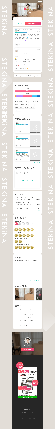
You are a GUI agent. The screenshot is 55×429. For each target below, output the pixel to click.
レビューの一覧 (37, 162)
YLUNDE (27, 1)
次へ (38, 75)
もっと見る (37, 250)
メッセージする (19, 23)
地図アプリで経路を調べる (35, 280)
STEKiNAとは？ (27, 409)
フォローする (28, 349)
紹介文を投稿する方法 (27, 180)
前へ (17, 75)
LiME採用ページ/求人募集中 (27, 412)
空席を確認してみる (32, 23)
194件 (33, 119)
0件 (35, 168)
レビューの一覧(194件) (27, 75)
